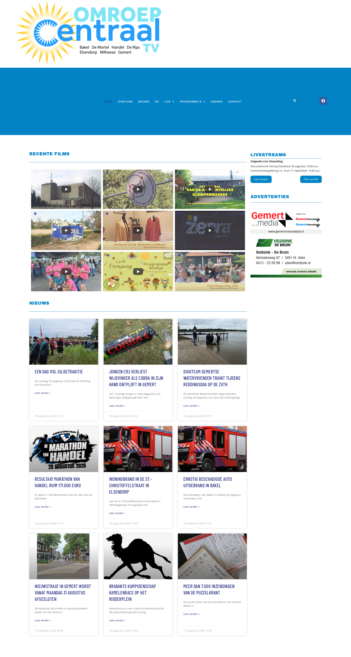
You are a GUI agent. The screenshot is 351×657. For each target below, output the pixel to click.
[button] (295, 100)
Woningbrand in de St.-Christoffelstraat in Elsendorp (130, 485)
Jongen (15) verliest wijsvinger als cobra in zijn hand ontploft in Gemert (136, 378)
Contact (235, 101)
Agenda (217, 101)
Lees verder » (43, 393)
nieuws (143, 101)
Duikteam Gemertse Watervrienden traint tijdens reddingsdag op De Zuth (211, 378)
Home (108, 101)
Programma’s (190, 101)
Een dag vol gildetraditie (59, 371)
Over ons (125, 101)
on (157, 101)
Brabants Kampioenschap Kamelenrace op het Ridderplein (132, 592)
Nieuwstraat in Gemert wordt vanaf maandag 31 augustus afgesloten (63, 592)
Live (167, 101)
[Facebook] (323, 101)
